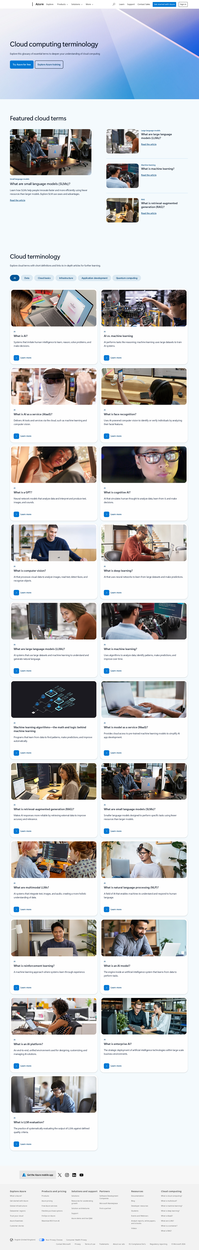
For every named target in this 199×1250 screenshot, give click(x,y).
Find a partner (105, 1208)
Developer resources (139, 1206)
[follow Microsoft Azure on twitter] (60, 1175)
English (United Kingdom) (25, 1239)
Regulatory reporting (158, 1244)
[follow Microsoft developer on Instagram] (67, 1175)
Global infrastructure (18, 1206)
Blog (133, 1201)
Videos (134, 1228)
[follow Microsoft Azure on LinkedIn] (74, 1175)
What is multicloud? (169, 1201)
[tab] (14, 278)
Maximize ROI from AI (51, 1221)
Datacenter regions (17, 1211)
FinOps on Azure (48, 1216)
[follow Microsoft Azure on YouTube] (82, 1175)
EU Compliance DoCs (137, 1244)
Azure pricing (47, 1201)
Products (61, 4)
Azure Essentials (16, 1221)
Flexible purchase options (52, 1211)
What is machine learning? (171, 1206)
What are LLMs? (167, 1221)
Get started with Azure (164, 4)
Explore (49, 4)
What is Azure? (16, 1196)
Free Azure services (49, 1206)
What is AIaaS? (167, 1216)
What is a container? (169, 1226)
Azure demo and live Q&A (82, 1218)
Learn (121, 4)
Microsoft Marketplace (109, 1203)
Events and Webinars (139, 1216)
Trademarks (104, 1244)
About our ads (119, 1244)
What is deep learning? (170, 1211)
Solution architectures (80, 1208)
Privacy (78, 1244)
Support (131, 4)
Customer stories (17, 1226)
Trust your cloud (16, 1216)
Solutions (75, 4)
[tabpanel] (99, 720)
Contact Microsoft (63, 1244)
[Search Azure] (113, 3)
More (88, 4)
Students (134, 1211)
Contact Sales (144, 4)
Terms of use (90, 1244)
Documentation (137, 1196)
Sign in (183, 4)
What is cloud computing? (171, 1196)
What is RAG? (166, 1231)
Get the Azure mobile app (40, 1174)
